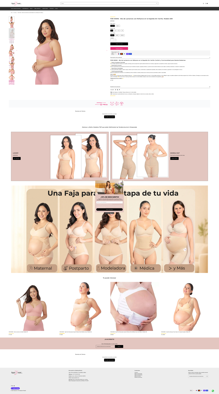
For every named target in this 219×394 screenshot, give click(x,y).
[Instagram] (12, 386)
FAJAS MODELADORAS (16, 8)
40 (122, 30)
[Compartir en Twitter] (117, 89)
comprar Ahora (174, 158)
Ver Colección (17, 158)
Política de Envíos (138, 376)
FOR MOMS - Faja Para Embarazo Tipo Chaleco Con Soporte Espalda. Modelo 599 (175, 331)
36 (115, 30)
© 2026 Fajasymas (14, 390)
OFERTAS (51, 8)
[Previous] (17, 50)
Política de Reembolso (138, 374)
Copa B (112, 25)
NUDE (117, 35)
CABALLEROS (45, 8)
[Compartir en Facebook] (115, 89)
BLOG (56, 8)
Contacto (136, 372)
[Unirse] (206, 376)
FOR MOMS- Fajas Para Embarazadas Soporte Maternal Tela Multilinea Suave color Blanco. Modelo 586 (128, 331)
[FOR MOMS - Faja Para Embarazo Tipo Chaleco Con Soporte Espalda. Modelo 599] (185, 306)
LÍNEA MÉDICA (37, 8)
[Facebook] (11, 386)
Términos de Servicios (138, 377)
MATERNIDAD (25, 8)
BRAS (31, 8)
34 (111, 30)
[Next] (107, 50)
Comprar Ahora (119, 48)
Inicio (11, 12)
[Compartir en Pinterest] (119, 89)
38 (118, 30)
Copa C (117, 25)
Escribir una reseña (109, 116)
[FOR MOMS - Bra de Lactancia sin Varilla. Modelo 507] (33, 306)
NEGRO (122, 35)
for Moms (15, 12)
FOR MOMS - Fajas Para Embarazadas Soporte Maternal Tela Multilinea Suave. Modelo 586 (76, 331)
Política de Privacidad (138, 373)
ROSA (112, 35)
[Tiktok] (14, 386)
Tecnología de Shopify (22, 390)
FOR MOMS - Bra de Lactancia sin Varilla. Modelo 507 (18, 331)
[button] (112, 16)
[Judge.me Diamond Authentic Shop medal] (112, 103)
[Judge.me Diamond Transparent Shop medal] (117, 103)
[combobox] (109, 3)
